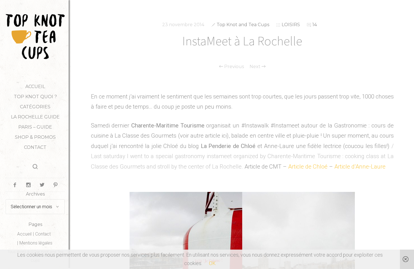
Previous (233, 66)
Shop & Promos (35, 137)
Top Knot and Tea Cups (243, 24)
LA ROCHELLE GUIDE (35, 117)
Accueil (35, 86)
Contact (35, 147)
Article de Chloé (308, 166)
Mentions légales (35, 243)
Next (256, 66)
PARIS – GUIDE (35, 127)
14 (314, 24)
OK (212, 263)
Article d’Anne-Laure (360, 166)
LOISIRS (291, 24)
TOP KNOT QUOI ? (35, 96)
